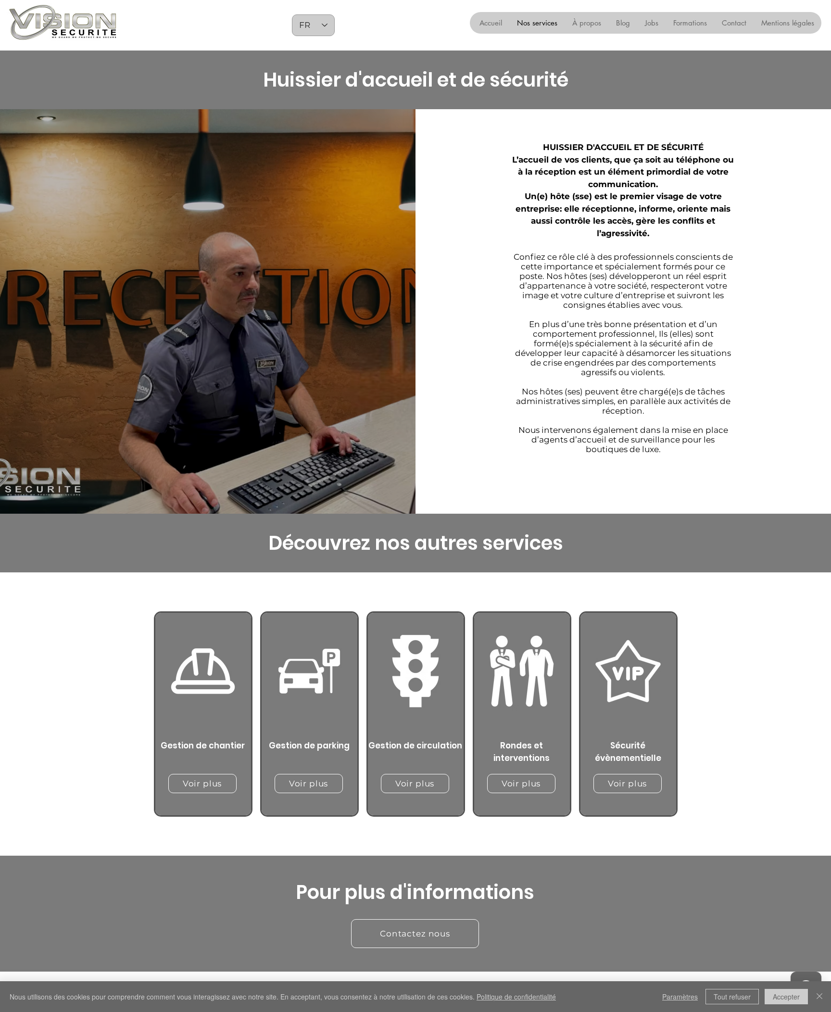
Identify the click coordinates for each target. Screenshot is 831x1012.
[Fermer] (819, 996)
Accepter (786, 996)
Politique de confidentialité (516, 996)
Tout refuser (732, 996)
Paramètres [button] (680, 996)
